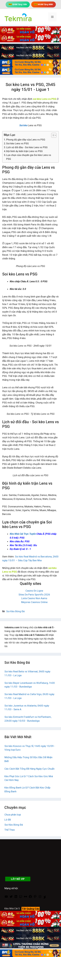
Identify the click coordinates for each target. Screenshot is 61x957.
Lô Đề (7, 819)
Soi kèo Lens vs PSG (17, 143)
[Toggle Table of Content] (52, 135)
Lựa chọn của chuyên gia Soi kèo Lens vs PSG (28, 157)
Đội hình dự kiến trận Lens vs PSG (24, 151)
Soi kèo (23, 125)
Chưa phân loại (12, 814)
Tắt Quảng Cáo (30, 908)
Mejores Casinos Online (34, 602)
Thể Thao (9, 829)
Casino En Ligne (34, 590)
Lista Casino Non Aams (34, 598)
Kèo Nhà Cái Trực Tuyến (23, 533)
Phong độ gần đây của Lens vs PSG (25, 139)
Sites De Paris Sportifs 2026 (34, 594)
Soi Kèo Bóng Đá (15, 611)
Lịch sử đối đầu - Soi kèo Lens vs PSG (27, 147)
